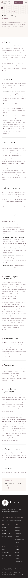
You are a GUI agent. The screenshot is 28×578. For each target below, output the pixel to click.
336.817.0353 (5, 520)
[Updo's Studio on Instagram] (19, 575)
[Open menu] (25, 2)
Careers (17, 558)
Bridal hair (17, 530)
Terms (10, 572)
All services (17, 527)
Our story (4, 527)
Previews (17, 542)
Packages (4, 549)
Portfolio (17, 552)
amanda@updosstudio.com (11, 488)
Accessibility (17, 572)
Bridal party (18, 536)
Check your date (19, 561)
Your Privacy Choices (9, 574)
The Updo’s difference (7, 536)
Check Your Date (18, 2)
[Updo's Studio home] (5, 2)
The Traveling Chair (6, 555)
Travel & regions (5, 552)
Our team (4, 530)
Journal (17, 549)
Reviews (17, 555)
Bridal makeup (18, 533)
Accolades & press (6, 533)
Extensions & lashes (19, 539)
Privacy (4, 572)
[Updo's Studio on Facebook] (22, 575)
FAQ (3, 558)
